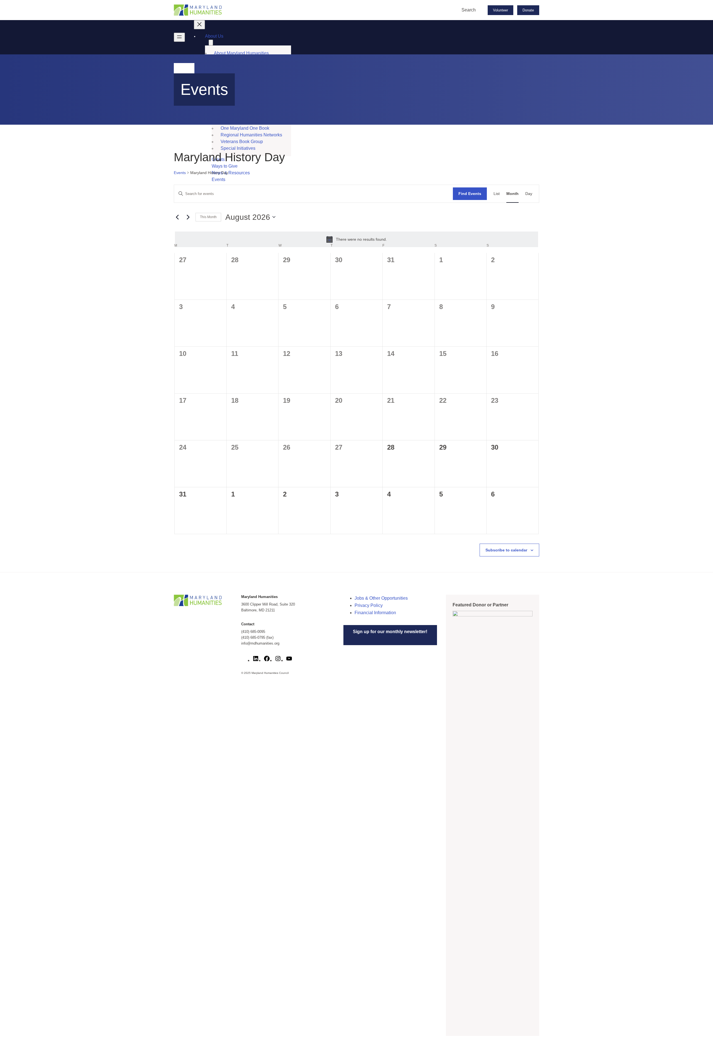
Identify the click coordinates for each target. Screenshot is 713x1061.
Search (469, 10)
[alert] (356, 239)
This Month (208, 217)
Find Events (469, 193)
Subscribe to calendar (506, 550)
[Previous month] (177, 217)
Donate (528, 10)
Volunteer (500, 10)
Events (180, 172)
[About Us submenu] (211, 42)
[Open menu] (179, 37)
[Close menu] (199, 24)
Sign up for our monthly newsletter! (390, 631)
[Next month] (188, 217)
